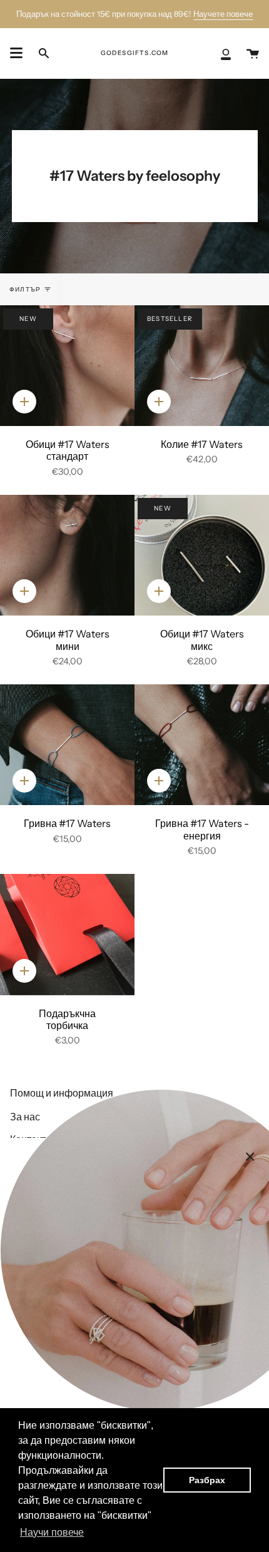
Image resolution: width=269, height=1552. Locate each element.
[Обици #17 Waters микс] (201, 555)
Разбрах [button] (207, 1480)
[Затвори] (250, 1156)
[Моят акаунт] (225, 53)
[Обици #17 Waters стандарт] (67, 366)
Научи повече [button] (52, 1532)
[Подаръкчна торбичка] (67, 934)
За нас (25, 1116)
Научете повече (223, 14)
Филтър (25, 289)
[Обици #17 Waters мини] (67, 555)
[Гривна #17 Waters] (67, 745)
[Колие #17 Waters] (201, 366)
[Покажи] (16, 53)
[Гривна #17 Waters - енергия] (201, 745)
